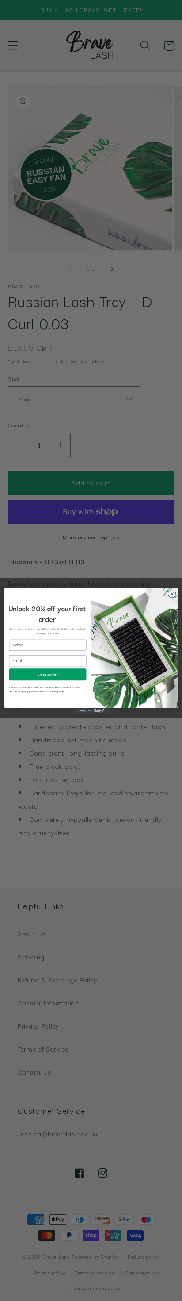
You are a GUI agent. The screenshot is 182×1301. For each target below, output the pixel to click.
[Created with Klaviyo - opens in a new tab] (91, 710)
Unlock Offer (48, 674)
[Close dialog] (172, 594)
